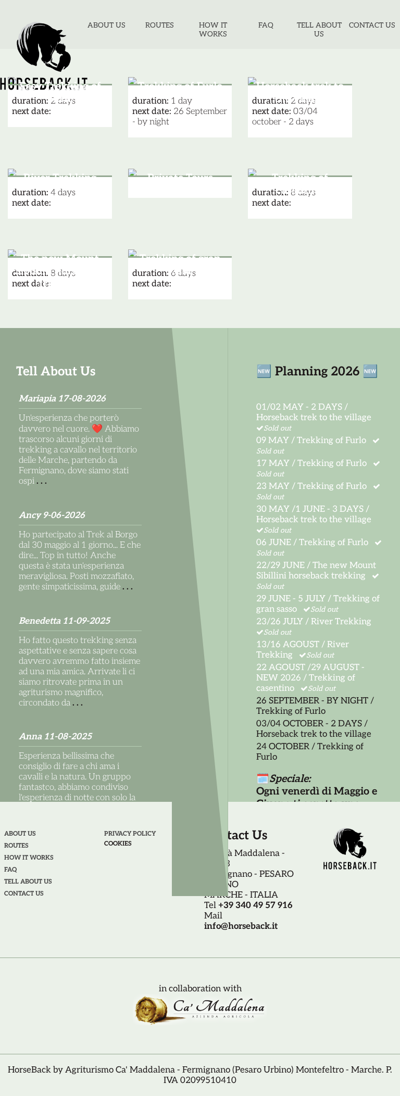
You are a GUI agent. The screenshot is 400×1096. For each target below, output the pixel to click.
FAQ (265, 25)
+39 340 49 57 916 (255, 905)
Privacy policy (130, 834)
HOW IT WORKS (213, 30)
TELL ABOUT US (319, 30)
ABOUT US (107, 25)
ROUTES (159, 25)
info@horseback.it (241, 926)
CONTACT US (372, 25)
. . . (41, 481)
